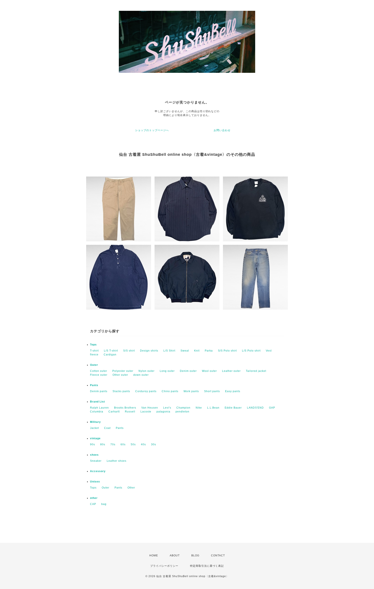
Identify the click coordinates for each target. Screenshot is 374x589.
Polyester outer (122, 371)
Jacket (94, 428)
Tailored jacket (256, 371)
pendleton (182, 411)
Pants (94, 385)
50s (133, 444)
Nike (199, 407)
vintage (95, 438)
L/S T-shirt (111, 350)
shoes (94, 454)
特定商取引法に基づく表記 (207, 565)
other (94, 498)
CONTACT (218, 555)
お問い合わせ (222, 130)
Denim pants (98, 391)
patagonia (163, 411)
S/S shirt (129, 350)
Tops (93, 344)
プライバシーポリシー (164, 565)
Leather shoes (116, 460)
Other (131, 487)
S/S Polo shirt (227, 350)
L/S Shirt (169, 350)
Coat (107, 428)
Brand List (97, 401)
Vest (269, 350)
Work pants (191, 391)
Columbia (96, 411)
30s (153, 444)
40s (143, 444)
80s (102, 444)
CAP (93, 504)
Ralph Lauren (99, 407)
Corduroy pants (145, 391)
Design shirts (149, 350)
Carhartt (114, 411)
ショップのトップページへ (152, 130)
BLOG (195, 555)
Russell (130, 411)
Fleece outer (98, 374)
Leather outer (231, 371)
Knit (197, 350)
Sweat (185, 350)
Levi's (167, 407)
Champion (183, 407)
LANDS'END (255, 407)
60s (123, 444)
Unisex (95, 481)
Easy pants (232, 391)
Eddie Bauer (233, 407)
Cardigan (110, 354)
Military (95, 421)
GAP (272, 407)
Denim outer (188, 371)
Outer (94, 364)
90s (92, 444)
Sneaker (96, 460)
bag (103, 504)
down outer (141, 374)
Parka (209, 350)
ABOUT (175, 555)
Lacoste (145, 411)
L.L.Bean (213, 407)
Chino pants (170, 391)
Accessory (98, 471)
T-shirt (94, 350)
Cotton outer (98, 371)
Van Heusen (149, 407)
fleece (94, 354)
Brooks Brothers (125, 407)
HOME (153, 555)
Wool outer (209, 371)
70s (112, 444)
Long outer (167, 371)
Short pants (212, 391)
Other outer (120, 374)
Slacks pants (121, 391)
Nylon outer (147, 371)
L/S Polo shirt (251, 350)
